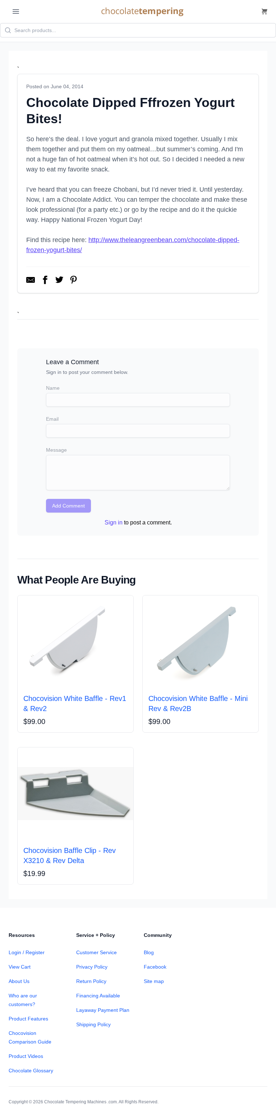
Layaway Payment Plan (102, 1010)
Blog (149, 952)
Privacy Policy (91, 967)
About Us (19, 981)
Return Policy (91, 981)
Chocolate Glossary (31, 1070)
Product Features (28, 1019)
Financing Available (98, 995)
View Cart (20, 967)
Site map (154, 981)
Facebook (155, 967)
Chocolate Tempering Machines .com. (81, 1101)
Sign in (114, 522)
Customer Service (96, 952)
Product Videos (26, 1056)
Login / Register (27, 952)
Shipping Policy (93, 1024)
